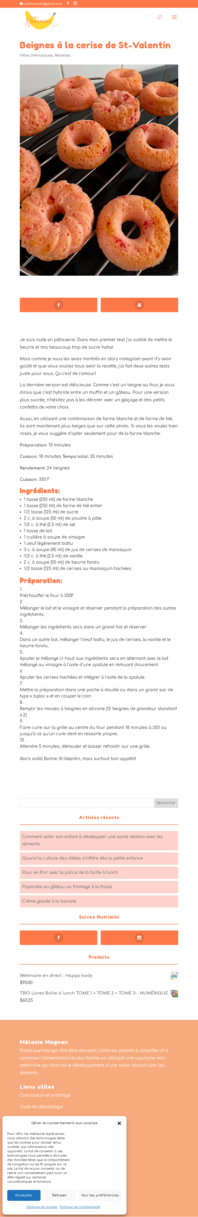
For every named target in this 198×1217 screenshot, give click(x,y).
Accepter (24, 1195)
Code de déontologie (41, 1107)
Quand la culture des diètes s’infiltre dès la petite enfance (82, 858)
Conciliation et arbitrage (45, 1095)
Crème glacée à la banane (49, 901)
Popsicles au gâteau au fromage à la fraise (67, 887)
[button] (119, 1123)
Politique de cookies (42, 1207)
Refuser (59, 1195)
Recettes (63, 55)
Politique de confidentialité (80, 1207)
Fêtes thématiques (36, 55)
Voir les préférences (100, 1195)
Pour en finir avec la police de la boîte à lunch (70, 872)
